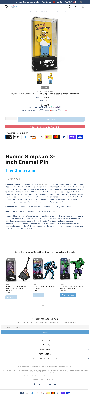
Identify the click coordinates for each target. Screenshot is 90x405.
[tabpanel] (18, 281)
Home (25, 12)
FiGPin (7, 284)
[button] (45, 107)
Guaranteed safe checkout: (16, 133)
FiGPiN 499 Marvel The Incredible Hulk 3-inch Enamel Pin (71, 287)
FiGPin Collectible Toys (45, 91)
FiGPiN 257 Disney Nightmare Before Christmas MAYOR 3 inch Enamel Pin (16, 288)
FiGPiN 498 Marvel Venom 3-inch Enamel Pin (44, 287)
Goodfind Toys (14, 6)
